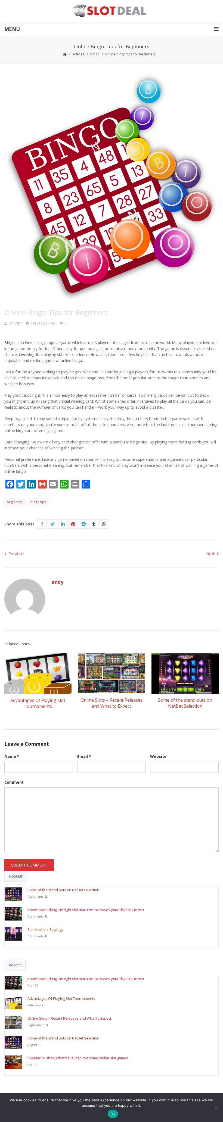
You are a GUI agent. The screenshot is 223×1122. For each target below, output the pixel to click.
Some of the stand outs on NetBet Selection (185, 703)
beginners (14, 502)
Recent (15, 964)
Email (84, 756)
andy (18, 323)
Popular (16, 876)
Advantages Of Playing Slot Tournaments (37, 703)
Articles (79, 54)
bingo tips (38, 502)
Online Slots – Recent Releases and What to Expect (111, 703)
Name (11, 756)
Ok (112, 1114)
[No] (216, 1107)
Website (158, 756)
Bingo (95, 54)
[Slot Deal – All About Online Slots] (111, 11)
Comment (14, 782)
